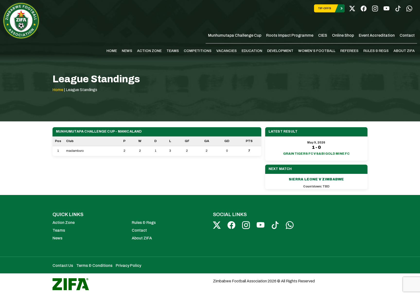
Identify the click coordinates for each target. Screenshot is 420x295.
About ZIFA (404, 51)
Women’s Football (316, 51)
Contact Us (62, 265)
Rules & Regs (376, 51)
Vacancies (226, 51)
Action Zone (149, 51)
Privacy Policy (128, 265)
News (127, 51)
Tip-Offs (324, 8)
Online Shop (343, 35)
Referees (349, 51)
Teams (172, 51)
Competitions (197, 51)
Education (252, 51)
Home (111, 51)
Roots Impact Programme (289, 35)
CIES (322, 35)
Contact (407, 35)
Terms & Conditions (94, 265)
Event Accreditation (377, 35)
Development (280, 51)
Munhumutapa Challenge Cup (234, 35)
